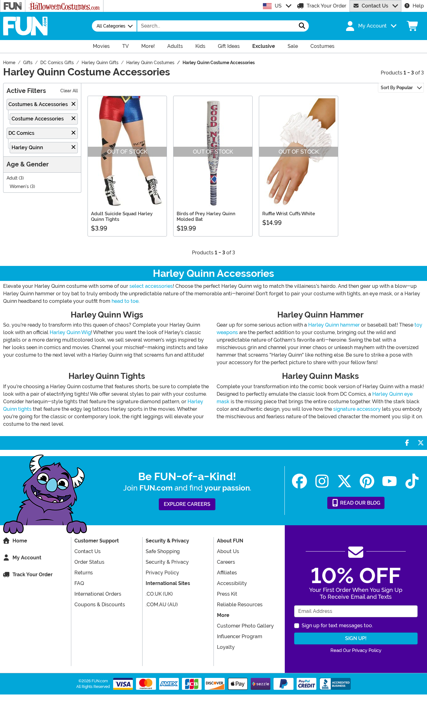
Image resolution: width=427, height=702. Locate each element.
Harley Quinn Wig (70, 332)
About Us (228, 551)
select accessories (151, 286)
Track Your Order (326, 6)
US (278, 6)
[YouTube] (389, 481)
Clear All (69, 91)
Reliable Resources (240, 605)
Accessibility (232, 583)
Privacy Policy (162, 573)
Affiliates (227, 573)
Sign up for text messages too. (337, 625)
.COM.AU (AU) (162, 605)
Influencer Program (239, 636)
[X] (344, 481)
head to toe (125, 301)
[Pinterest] (366, 481)
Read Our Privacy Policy (355, 650)
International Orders (97, 594)
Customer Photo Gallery (245, 626)
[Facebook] (299, 481)
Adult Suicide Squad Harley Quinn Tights (122, 216)
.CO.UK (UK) (159, 594)
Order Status (89, 562)
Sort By (397, 87)
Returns (83, 573)
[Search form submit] (302, 26)
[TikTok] (411, 481)
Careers (226, 562)
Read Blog (359, 503)
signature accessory (357, 409)
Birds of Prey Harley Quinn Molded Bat (206, 216)
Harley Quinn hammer (334, 325)
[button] (370, 26)
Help (418, 6)
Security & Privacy (167, 562)
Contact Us (375, 6)
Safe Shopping (163, 551)
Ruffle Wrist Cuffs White (288, 213)
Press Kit (227, 594)
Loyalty (226, 647)
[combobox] (216, 26)
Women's (19, 186)
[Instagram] (321, 481)
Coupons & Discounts (99, 605)
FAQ (79, 583)
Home (20, 541)
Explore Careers (187, 504)
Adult (12, 178)
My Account (27, 558)
